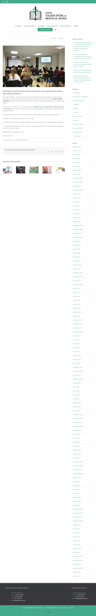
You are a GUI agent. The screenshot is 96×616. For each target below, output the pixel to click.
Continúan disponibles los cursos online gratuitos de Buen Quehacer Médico (83, 64)
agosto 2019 (77, 477)
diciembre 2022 (78, 320)
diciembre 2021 (78, 367)
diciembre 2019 (78, 462)
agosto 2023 (77, 288)
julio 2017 (77, 576)
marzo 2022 (77, 355)
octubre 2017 (77, 564)
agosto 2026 (77, 147)
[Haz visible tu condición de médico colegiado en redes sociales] (20, 167)
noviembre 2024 (78, 229)
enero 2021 (77, 411)
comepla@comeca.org (81, 598)
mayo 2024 (77, 253)
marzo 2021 (77, 403)
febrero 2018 (77, 548)
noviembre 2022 (78, 324)
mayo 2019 (77, 489)
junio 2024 (77, 249)
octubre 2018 (77, 517)
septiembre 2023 (78, 284)
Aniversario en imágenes (81, 96)
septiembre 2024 (78, 237)
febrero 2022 (77, 359)
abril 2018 (77, 541)
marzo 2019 (77, 497)
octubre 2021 (77, 375)
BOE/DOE (76, 104)
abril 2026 (77, 162)
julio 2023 (77, 292)
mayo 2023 (77, 300)
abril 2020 (77, 446)
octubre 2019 (77, 470)
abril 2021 (77, 399)
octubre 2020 (77, 422)
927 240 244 (19, 596)
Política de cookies (61, 607)
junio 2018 (77, 533)
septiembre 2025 (78, 190)
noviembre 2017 (78, 560)
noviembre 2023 (78, 277)
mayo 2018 (77, 537)
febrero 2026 (77, 170)
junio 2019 (77, 485)
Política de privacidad (50, 607)
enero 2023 (77, 316)
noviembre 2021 (78, 371)
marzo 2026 (77, 166)
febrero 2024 (77, 265)
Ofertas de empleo (79, 124)
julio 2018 (77, 529)
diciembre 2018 (78, 509)
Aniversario (77, 93)
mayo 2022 (77, 347)
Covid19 (76, 112)
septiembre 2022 (78, 332)
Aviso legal (70, 607)
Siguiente (61, 38)
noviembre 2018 (78, 513)
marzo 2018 (77, 544)
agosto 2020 (77, 430)
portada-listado (78, 128)
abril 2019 (77, 493)
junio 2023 (77, 296)
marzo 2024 (77, 261)
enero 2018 (77, 552)
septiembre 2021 (78, 379)
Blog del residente (79, 100)
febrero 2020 (77, 454)
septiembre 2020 (78, 426)
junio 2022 (77, 344)
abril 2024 (77, 257)
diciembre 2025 (78, 178)
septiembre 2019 (78, 474)
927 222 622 (19, 594)
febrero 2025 (77, 217)
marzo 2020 (77, 450)
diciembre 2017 (78, 556)
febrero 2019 (77, 501)
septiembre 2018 (78, 521)
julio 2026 (77, 150)
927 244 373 (18, 598)
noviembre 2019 (78, 466)
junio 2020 (77, 438)
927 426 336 (80, 596)
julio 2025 (77, 198)
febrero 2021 (77, 407)
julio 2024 (77, 245)
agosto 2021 (77, 383)
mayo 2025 (77, 206)
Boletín (13, 140)
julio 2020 (77, 434)
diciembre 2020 (78, 414)
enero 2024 (77, 269)
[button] (55, 29)
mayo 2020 (77, 442)
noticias (76, 120)
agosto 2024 (77, 241)
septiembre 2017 (78, 568)
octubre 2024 (77, 233)
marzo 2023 (77, 308)
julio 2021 (77, 387)
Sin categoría (77, 136)
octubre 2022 (77, 328)
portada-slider (78, 132)
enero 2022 (77, 363)
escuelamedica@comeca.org (40, 109)
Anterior (54, 38)
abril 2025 (77, 210)
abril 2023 (77, 304)
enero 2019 (77, 505)
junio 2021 (77, 391)
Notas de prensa (78, 116)
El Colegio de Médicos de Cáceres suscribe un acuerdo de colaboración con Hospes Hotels (83, 56)
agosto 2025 (77, 194)
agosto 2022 (77, 336)
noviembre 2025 (78, 182)
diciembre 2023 (78, 273)
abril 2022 (77, 351)
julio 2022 (77, 340)
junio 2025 (77, 202)
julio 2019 (77, 481)
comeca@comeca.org (19, 600)
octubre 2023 (77, 281)
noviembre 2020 (78, 418)
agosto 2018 (77, 525)
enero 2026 (77, 174)
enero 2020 (77, 458)
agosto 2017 (77, 572)
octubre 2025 (77, 186)
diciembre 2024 (78, 225)
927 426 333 (82, 594)
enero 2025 (77, 221)
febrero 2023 (77, 312)
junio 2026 (77, 154)
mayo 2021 (77, 395)
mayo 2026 (77, 158)
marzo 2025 (77, 214)
